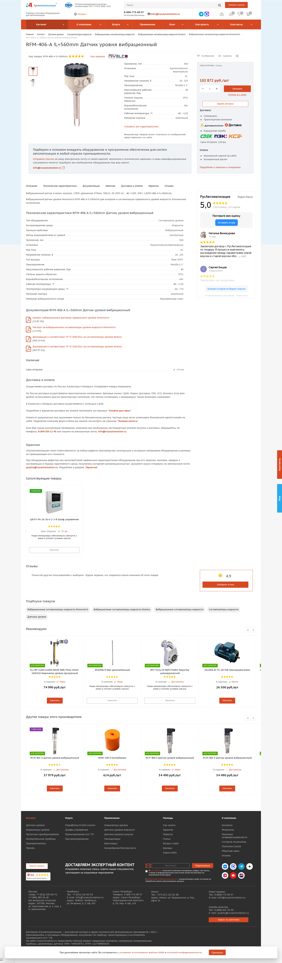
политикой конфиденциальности (184, 952)
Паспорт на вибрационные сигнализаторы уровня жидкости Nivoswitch (74, 327)
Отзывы (226, 855)
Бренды (167, 848)
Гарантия (168, 829)
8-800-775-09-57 (134, 12)
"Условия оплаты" (127, 421)
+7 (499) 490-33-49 (38, 897)
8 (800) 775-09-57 (223, 894)
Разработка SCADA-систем (80, 825)
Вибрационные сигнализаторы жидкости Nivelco (122, 609)
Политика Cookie (231, 846)
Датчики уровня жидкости (119, 829)
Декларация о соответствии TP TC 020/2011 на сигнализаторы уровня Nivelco (77, 346)
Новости (168, 834)
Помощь (168, 818)
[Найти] (219, 5)
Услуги (69, 818)
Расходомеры (112, 838)
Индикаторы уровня (37, 829)
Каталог (31, 818)
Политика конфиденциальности (234, 836)
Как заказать (97, 56)
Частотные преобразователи (42, 834)
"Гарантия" (91, 467)
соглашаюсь (156, 870)
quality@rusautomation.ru (233, 912)
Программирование (77, 838)
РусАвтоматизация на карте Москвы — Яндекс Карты (226, 295)
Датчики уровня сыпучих (118, 834)
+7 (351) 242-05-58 (82, 894)
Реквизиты (228, 829)
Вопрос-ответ (171, 843)
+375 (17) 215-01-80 (168, 894)
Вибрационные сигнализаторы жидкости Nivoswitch (57, 609)
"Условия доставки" (119, 410)
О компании (229, 818)
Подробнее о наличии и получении (220, 167)
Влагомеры (110, 843)
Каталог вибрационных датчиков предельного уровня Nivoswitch (70, 317)
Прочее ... (31, 848)
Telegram (241, 866)
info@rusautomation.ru (165, 13)
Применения (111, 818)
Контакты (227, 825)
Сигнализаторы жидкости (223, 609)
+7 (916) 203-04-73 (47, 894)
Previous (248, 630)
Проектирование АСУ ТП (79, 834)
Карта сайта (170, 852)
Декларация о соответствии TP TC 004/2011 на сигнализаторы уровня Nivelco (77, 336)
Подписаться (202, 865)
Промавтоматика (36, 843)
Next (253, 630)
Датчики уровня (36, 616)
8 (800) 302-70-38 (223, 910)
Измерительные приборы (41, 838)
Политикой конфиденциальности (162, 879)
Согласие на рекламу (234, 841)
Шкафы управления (76, 829)
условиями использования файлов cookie (141, 952)
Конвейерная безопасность (120, 848)
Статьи (166, 838)
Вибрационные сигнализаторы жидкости (179, 609)
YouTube (233, 875)
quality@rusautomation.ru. (42, 467)
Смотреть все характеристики (141, 126)
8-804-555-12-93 (47, 431)
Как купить (169, 825)
